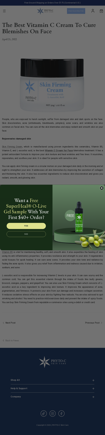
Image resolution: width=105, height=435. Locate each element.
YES (26, 226)
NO (26, 234)
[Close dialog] (101, 188)
